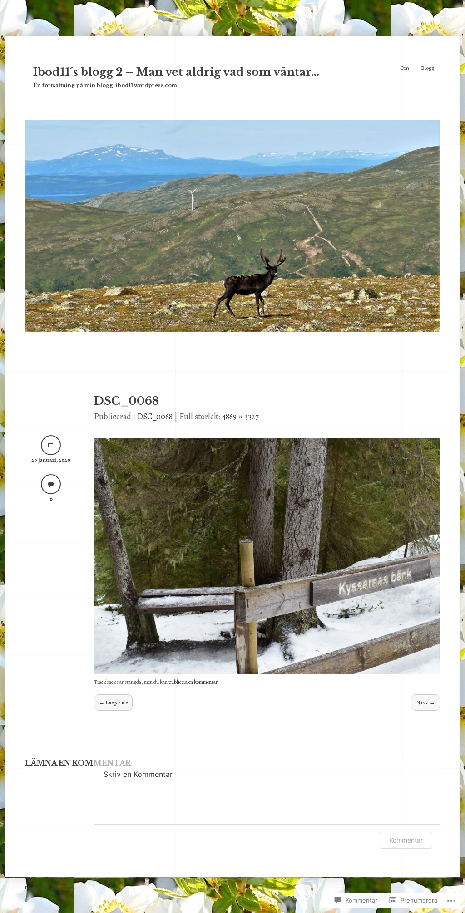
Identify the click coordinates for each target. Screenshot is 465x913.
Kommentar (406, 840)
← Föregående (113, 702)
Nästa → (425, 702)
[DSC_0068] (267, 671)
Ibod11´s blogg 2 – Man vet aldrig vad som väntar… (176, 72)
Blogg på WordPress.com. (50, 887)
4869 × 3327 (240, 416)
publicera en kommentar (192, 682)
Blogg (427, 68)
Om (404, 68)
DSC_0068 (155, 416)
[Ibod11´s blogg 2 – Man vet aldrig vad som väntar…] (232, 329)
